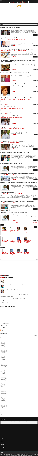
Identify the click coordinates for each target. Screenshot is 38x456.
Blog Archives (10, 277)
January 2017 (2, 404)
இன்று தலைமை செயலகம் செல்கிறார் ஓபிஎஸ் (10, 115)
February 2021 (2, 390)
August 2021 (2, 383)
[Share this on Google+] (15, 34)
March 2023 (2, 360)
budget (7, 174)
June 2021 (2, 385)
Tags (6, 277)
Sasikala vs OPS (25, 63)
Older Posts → (35, 222)
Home (17, 222)
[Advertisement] (19, 16)
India (1, 440)
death (10, 39)
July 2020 (1, 398)
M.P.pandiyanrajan (17, 39)
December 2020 (2, 392)
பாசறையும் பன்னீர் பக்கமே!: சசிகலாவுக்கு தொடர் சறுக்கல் (12, 141)
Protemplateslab (30, 455)
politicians (14, 117)
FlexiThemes (10, 455)
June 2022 (2, 371)
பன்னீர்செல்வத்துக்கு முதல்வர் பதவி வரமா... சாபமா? (11, 163)
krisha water (16, 193)
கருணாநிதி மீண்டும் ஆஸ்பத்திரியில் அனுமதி (7, 296)
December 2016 (2, 405)
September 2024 (3, 339)
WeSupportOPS (23, 50)
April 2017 (2, 400)
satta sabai (15, 183)
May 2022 (1, 372)
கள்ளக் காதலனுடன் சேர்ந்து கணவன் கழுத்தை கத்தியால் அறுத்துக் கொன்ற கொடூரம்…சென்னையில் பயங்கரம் (15, 294)
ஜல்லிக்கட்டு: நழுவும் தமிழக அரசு (7, 192)
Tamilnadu (2, 444)
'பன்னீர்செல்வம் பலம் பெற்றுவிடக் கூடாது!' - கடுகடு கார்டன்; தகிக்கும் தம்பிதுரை (17, 201)
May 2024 (2, 344)
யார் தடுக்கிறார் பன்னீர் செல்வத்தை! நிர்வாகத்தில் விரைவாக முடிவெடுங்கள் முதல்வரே (18, 182)
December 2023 (2, 350)
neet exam (10, 174)
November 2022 (3, 365)
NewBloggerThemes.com (20, 455)
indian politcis (8, 202)
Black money (2, 445)
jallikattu (12, 193)
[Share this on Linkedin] (17, 34)
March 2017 (2, 401)
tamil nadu (18, 28)
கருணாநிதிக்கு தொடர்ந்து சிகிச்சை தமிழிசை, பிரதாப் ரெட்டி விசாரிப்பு (14, 284)
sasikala (24, 74)
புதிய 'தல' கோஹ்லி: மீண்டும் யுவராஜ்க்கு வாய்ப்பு (26, 253)
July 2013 (1, 407)
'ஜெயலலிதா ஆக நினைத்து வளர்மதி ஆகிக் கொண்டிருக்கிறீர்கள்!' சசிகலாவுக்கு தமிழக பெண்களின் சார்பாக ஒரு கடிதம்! (17, 61)
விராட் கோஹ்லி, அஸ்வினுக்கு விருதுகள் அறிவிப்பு (5, 253)
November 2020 (3, 393)
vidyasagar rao (20, 108)
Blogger (24, 298)
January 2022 (2, 377)
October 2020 (2, 394)
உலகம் (36, 226)
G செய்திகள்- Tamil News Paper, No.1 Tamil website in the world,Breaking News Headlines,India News (22, 452)
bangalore (2, 448)
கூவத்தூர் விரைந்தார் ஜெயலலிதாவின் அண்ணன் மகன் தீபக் (13, 83)
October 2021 (2, 380)
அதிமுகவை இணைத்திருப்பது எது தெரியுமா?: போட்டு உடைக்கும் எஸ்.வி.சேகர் (20, 231)
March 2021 (2, 388)
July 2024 (1, 342)
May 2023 (1, 358)
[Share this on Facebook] (13, 34)
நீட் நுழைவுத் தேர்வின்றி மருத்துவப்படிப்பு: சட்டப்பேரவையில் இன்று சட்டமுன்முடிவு (17, 173)
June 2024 (2, 343)
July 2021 (1, 384)
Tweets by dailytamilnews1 (4, 323)
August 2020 (2, 397)
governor (8, 108)
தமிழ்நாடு (2, 225)
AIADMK (8, 99)
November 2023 (3, 351)
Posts (3, 302)
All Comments (4, 304)
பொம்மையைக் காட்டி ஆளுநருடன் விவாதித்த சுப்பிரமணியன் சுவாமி (14, 72)
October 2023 (2, 352)
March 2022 (2, 374)
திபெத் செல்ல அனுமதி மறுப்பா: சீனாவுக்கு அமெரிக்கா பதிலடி (5, 241)
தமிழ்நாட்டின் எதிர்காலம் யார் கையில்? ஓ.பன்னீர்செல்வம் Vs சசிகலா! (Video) (16, 97)
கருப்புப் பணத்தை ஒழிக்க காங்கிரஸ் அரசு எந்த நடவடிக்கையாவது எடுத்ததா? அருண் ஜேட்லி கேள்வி (18, 279)
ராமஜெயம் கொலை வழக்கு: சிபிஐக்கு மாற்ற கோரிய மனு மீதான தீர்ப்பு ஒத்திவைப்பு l (5, 231)
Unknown (3, 330)
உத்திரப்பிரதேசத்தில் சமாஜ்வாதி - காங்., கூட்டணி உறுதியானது (13, 289)
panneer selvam (10, 183)
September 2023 (3, 353)
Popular (2, 277)
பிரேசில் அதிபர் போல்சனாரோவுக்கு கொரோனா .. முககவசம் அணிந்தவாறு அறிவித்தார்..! (20, 241)
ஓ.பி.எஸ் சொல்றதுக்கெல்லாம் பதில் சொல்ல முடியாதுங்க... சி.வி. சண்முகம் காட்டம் (26, 231)
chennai (7, 28)
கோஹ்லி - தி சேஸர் (19, 252)
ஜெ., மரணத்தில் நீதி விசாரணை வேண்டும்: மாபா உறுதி (12, 37)
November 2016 (2, 406)
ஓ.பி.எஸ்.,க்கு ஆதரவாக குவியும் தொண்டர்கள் (10, 27)
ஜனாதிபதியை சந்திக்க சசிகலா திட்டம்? (8, 106)
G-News (2, 329)
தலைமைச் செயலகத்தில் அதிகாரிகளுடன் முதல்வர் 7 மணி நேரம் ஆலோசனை (16, 49)
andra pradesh (8, 193)
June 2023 (2, 357)
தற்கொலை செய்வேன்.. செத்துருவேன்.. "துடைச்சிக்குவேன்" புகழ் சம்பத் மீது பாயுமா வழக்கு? (13, 231)
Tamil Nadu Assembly (23, 128)
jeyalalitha (10, 214)
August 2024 (2, 340)
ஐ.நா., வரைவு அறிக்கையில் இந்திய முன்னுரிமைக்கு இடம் (12, 241)
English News (2, 414)
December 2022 (2, 364)
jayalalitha (10, 28)
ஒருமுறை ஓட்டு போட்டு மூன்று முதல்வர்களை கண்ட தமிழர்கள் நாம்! (14, 152)
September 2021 (2, 381)
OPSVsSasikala (15, 50)
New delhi (2, 443)
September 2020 (3, 395)
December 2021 (2, 378)
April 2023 (2, 359)
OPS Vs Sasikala (15, 63)
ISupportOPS (9, 50)
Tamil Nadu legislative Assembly (23, 174)
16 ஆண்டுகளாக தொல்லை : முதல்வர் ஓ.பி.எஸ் (10, 127)
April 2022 (2, 373)
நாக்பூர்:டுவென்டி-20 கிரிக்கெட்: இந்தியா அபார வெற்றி (12, 253)
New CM (11, 153)
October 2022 (2, 366)
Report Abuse (3, 325)
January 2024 (2, 349)
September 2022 (3, 367)
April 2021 (2, 387)
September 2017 (3, 399)
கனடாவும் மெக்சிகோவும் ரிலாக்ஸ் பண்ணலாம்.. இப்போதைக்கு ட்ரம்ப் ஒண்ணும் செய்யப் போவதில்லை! (27, 241)
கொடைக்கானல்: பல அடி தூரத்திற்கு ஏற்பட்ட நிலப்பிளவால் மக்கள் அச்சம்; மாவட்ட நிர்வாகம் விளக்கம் (17, 421)
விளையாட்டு (2, 247)
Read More (35, 34)
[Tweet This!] (14, 34)
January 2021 (2, 391)
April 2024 (2, 345)
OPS (13, 28)
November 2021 (2, 379)
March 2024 (2, 346)
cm (7, 214)
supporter (15, 28)
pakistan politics (15, 202)
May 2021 (1, 386)
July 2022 (1, 370)
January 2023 (2, 363)
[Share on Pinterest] (16, 34)
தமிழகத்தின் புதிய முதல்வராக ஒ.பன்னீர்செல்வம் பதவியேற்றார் (13, 212)
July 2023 (1, 356)
